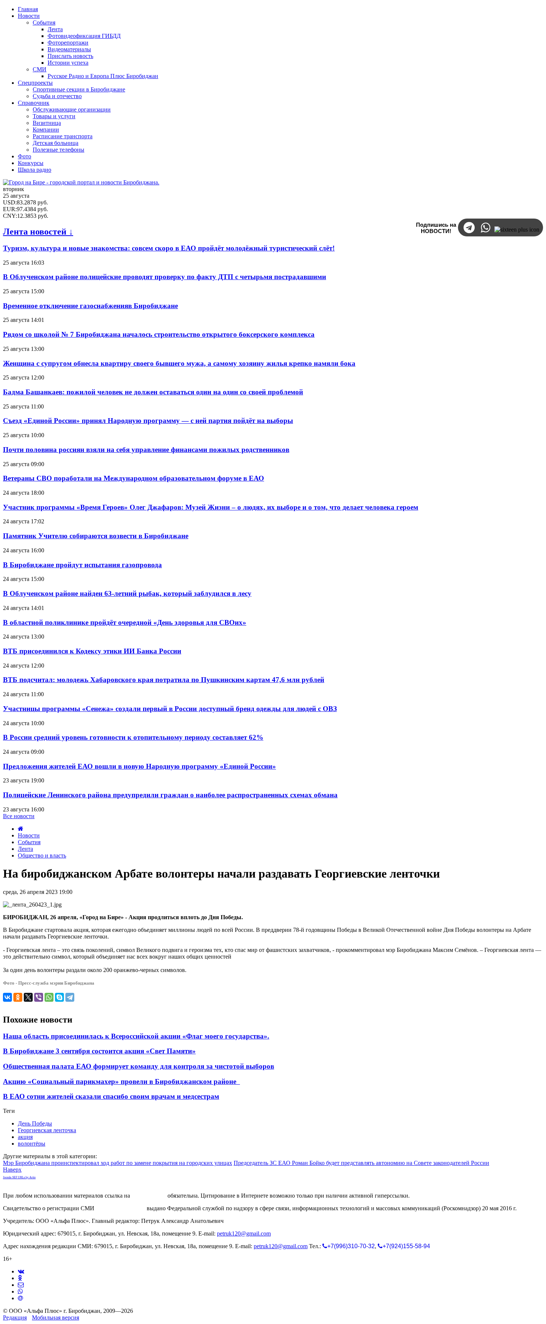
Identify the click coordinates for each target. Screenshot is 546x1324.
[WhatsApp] (49, 997)
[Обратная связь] (21, 1285)
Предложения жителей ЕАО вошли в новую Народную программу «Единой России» (139, 766)
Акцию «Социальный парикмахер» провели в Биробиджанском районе (121, 1081)
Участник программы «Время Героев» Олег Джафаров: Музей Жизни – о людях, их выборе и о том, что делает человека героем (210, 507)
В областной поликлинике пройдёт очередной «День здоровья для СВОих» (124, 622)
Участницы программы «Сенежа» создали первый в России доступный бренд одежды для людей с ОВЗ (170, 709)
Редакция (15, 1317)
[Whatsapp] (20, 1291)
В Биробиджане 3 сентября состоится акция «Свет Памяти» (99, 1051)
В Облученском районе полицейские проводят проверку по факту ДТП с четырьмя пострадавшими (164, 277)
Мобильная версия (55, 1317)
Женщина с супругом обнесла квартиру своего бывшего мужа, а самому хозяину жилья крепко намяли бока (179, 363)
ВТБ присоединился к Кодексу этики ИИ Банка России (92, 651)
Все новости (19, 816)
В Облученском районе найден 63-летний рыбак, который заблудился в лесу (127, 593)
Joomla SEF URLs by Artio (19, 1177)
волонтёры (31, 1143)
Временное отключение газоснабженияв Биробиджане (90, 306)
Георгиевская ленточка (47, 1130)
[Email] (20, 1298)
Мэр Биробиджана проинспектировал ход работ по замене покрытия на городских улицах (117, 1163)
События (29, 842)
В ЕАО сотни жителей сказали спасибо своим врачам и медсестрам (111, 1096)
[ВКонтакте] (7, 997)
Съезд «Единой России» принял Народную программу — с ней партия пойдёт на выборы (148, 420)
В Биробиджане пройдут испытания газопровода (82, 565)
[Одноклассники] (17, 997)
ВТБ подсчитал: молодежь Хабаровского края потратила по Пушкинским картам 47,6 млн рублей (163, 680)
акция (25, 1137)
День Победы (35, 1123)
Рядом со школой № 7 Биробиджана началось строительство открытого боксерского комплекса (159, 334)
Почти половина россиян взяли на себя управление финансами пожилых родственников (146, 449)
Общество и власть (42, 855)
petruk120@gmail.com (244, 1233)
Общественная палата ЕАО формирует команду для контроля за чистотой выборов (138, 1066)
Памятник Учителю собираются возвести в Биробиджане (95, 536)
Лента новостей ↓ (38, 231)
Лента (25, 849)
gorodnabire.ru (148, 1195)
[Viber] (38, 997)
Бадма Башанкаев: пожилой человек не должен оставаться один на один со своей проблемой (153, 392)
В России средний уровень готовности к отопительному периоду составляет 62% (133, 737)
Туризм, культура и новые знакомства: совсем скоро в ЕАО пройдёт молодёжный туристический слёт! (169, 248)
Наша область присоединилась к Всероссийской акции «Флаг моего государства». (136, 1036)
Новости (29, 835)
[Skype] (59, 997)
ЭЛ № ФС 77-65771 (120, 1208)
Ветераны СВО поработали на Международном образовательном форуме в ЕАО (133, 478)
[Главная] (20, 829)
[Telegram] (69, 997)
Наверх (12, 1169)
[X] (28, 997)
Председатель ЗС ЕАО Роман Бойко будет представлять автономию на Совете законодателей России (361, 1163)
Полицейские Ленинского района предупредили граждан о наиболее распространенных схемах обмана (170, 795)
